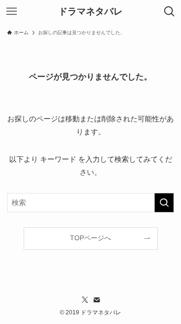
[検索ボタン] (169, 11)
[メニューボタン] (11, 11)
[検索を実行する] (164, 202)
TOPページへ (90, 238)
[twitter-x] (85, 300)
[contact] (96, 300)
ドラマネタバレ (90, 11)
